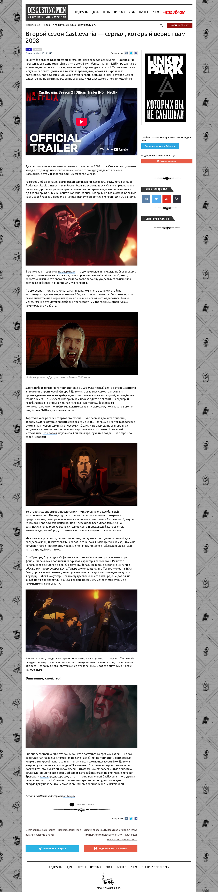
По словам (50, 433)
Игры (132, 12)
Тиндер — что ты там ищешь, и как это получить (68, 25)
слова (44, 776)
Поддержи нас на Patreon (112, 849)
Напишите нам (180, 25)
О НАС (155, 12)
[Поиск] (161, 25)
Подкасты (81, 12)
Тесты (106, 12)
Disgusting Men (33, 53)
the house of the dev (173, 12)
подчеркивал (66, 271)
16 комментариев (84, 804)
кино (28, 49)
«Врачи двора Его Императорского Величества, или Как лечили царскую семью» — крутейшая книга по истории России (110, 835)
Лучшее (144, 12)
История (119, 12)
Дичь (95, 12)
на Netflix (69, 796)
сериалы (37, 49)
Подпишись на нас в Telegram (160, 146)
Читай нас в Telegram (54, 849)
